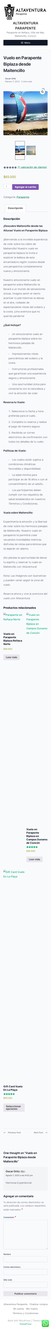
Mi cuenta (18, 1308)
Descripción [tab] (15, 208)
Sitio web (7, 1280)
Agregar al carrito (25, 186)
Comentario (9, 1217)
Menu (27, 42)
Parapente (23, 197)
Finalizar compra (39, 1304)
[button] (42, 91)
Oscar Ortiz (10, 78)
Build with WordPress (19, 1320)
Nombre (7, 1254)
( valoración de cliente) (32, 167)
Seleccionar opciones (13, 1107)
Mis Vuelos (32, 1308)
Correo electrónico (11, 1267)
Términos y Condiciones (25, 1313)
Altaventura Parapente (15, 1304)
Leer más (11, 657)
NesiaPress (25, 1324)
